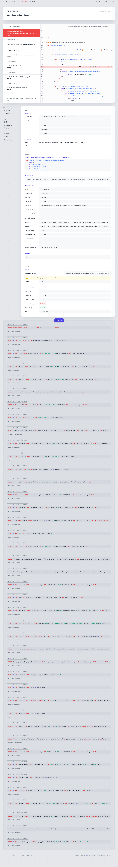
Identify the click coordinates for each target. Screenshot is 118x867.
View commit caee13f (104, 273)
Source (15, 855)
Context (6, 134)
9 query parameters (14, 627)
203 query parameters (15, 434)
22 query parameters (14, 832)
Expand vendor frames (14, 26)
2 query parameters (14, 344)
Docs (22, 855)
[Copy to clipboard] (109, 117)
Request (6, 119)
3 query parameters (14, 524)
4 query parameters (14, 807)
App (4, 107)
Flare (88, 855)
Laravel (29, 855)
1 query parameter (14, 331)
